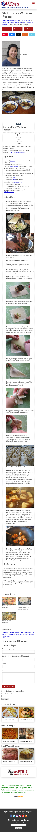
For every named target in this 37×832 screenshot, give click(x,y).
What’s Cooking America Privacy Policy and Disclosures (18, 813)
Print (28, 29)
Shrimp (25, 634)
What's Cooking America (10, 20)
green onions (14, 166)
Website (5, 663)
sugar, (14, 179)
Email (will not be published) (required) (15, 656)
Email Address (6, 694)
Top (35, 829)
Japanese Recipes (8, 632)
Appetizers (6, 22)
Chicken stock (9, 192)
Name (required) (8, 649)
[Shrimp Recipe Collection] (9, 601)
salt (14, 177)
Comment (5, 671)
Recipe (7, 29)
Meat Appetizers (16, 22)
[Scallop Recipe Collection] (9, 616)
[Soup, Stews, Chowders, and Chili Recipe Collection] (24, 601)
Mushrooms (19, 632)
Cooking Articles (25, 20)
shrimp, (12, 161)
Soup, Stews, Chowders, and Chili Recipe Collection (23, 607)
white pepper (17, 183)
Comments (17, 29)
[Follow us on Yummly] (26, 816)
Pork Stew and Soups (15, 634)
